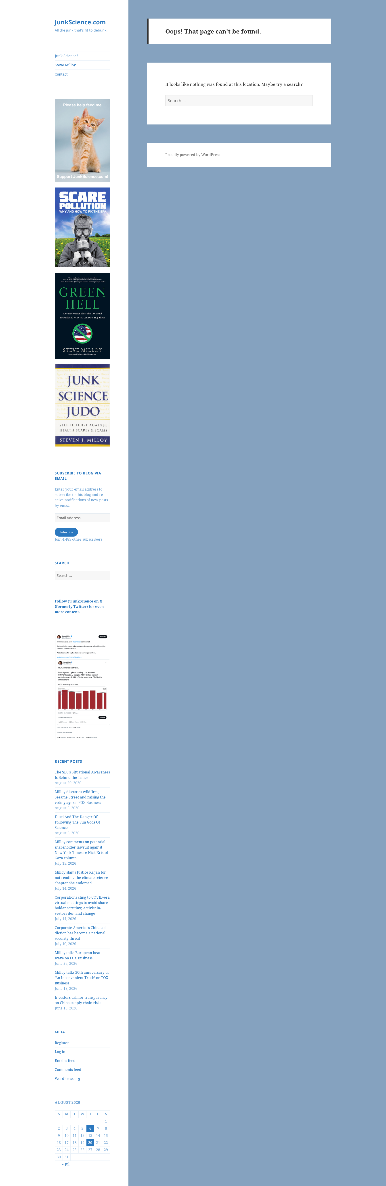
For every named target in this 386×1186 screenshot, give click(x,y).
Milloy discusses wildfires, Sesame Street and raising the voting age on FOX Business (80, 797)
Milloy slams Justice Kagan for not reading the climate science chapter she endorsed (81, 877)
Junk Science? (66, 55)
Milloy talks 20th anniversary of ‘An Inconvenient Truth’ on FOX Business (82, 978)
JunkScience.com (80, 22)
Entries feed (65, 1060)
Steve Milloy (65, 65)
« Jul (65, 1164)
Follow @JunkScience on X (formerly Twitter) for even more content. (79, 606)
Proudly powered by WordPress (192, 154)
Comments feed (68, 1069)
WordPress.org (67, 1078)
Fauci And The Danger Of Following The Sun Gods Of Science (77, 822)
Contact (61, 74)
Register (62, 1042)
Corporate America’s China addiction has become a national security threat (81, 933)
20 (90, 1142)
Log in (60, 1051)
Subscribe (66, 532)
